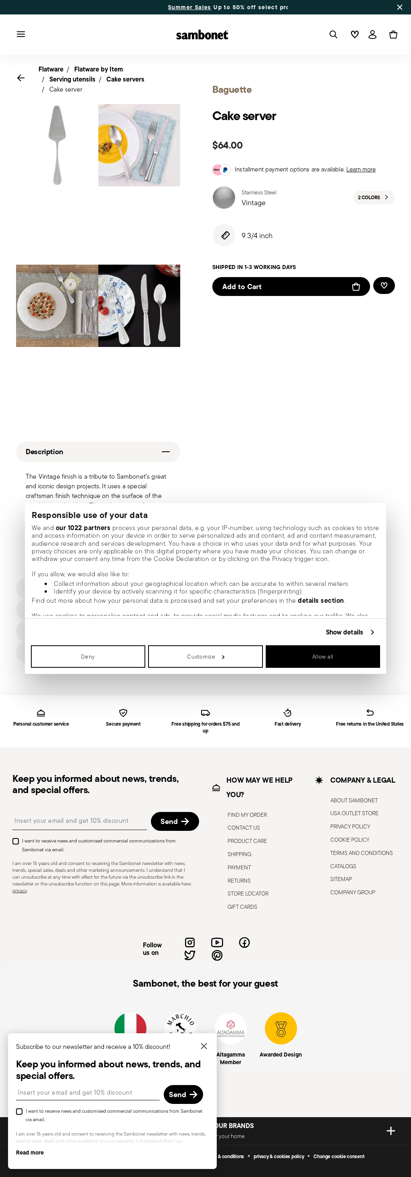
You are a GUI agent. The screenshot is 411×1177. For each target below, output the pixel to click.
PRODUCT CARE (247, 841)
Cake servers (125, 79)
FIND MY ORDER (247, 815)
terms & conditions (224, 1156)
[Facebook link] (244, 942)
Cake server (65, 89)
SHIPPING (239, 854)
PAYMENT (239, 867)
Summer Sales (141, 7)
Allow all (323, 657)
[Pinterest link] (217, 955)
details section (321, 600)
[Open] (332, 34)
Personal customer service (41, 724)
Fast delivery (288, 724)
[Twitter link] (189, 955)
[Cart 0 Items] (391, 34)
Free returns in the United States (370, 724)
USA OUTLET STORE (354, 813)
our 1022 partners (83, 527)
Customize (201, 657)
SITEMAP (341, 879)
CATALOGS (343, 866)
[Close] (204, 1046)
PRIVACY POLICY (350, 826)
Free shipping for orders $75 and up (205, 727)
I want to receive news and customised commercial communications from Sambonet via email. (99, 845)
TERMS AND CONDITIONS (361, 853)
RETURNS (239, 881)
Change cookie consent (338, 1156)
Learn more (361, 169)
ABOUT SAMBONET (354, 800)
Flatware (51, 69)
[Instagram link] (189, 942)
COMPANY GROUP (352, 892)
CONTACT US (244, 828)
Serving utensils (72, 79)
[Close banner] (400, 7)
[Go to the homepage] (202, 34)
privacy (19, 890)
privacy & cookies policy (279, 1156)
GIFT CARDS (242, 907)
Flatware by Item (98, 69)
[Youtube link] (217, 942)
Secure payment (123, 724)
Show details (344, 632)
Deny (88, 657)
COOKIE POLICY (349, 840)
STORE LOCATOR (248, 893)
